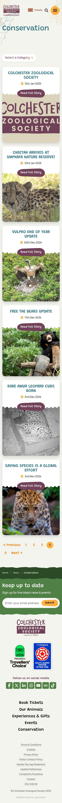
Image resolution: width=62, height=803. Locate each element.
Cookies (31, 749)
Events (31, 723)
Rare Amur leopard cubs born (31, 388)
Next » (16, 553)
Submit (49, 602)
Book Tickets (31, 703)
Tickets (38, 10)
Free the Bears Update (31, 312)
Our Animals (31, 710)
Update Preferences (31, 769)
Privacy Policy (31, 754)
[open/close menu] (55, 10)
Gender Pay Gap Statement (31, 764)
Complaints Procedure (31, 774)
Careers (31, 779)
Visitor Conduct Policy (31, 759)
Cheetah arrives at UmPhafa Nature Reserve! (31, 155)
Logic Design (40, 797)
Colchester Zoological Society (31, 75)
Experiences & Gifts (31, 716)
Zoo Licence (31, 783)
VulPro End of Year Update (31, 234)
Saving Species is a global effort (31, 468)
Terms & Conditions (31, 744)
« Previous (11, 545)
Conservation (31, 730)
